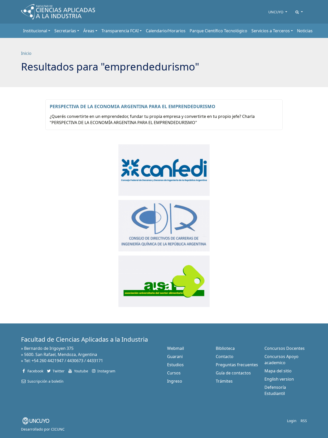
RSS (304, 420)
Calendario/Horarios (166, 31)
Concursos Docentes (284, 348)
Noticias (305, 31)
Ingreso (174, 381)
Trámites (224, 381)
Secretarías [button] (65, 31)
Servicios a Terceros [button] (270, 31)
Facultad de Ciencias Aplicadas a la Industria (84, 339)
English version (279, 379)
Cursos (174, 373)
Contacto (224, 356)
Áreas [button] (88, 31)
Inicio (26, 53)
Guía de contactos (233, 373)
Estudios (175, 365)
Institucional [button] (35, 31)
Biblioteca (225, 348)
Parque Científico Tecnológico (218, 31)
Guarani (175, 356)
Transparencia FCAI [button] (120, 31)
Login (291, 420)
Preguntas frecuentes (237, 365)
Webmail (175, 348)
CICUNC (58, 429)
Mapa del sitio (278, 371)
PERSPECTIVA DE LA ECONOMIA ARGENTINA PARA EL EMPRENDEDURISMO (132, 106)
